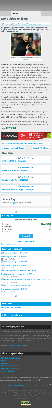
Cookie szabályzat (7, 371)
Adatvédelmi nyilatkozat (10, 368)
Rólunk (3, 360)
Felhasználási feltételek (9, 366)
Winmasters (8, 229)
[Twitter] (50, 385)
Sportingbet (8, 226)
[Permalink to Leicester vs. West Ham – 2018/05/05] (26, 177)
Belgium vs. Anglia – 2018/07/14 (38, 279)
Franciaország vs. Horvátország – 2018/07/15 (17, 274)
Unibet (6, 224)
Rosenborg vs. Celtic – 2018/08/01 (13, 256)
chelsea (9, 143)
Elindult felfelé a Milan (41, 148)
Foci (2, 310)
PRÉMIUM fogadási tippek (10, 358)
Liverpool (27, 143)
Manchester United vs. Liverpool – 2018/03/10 (18, 189)
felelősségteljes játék (17, 345)
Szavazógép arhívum (8, 244)
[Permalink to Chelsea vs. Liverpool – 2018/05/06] (26, 158)
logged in (15, 203)
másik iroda (8, 232)
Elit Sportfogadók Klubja (26, 4)
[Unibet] (11, 129)
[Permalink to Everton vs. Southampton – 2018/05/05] (26, 167)
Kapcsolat (5, 363)
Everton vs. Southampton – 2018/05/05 (15, 170)
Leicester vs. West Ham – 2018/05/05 (15, 180)
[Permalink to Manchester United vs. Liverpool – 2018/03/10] (26, 186)
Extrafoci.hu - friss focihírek (11, 307)
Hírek (39, 24)
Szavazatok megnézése (26, 241)
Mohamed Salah (37, 143)
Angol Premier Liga (29, 24)
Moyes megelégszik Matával (13, 148)
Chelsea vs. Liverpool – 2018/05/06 (14, 161)
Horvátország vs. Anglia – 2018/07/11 (15, 288)
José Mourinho (17, 143)
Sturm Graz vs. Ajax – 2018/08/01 (13, 265)
